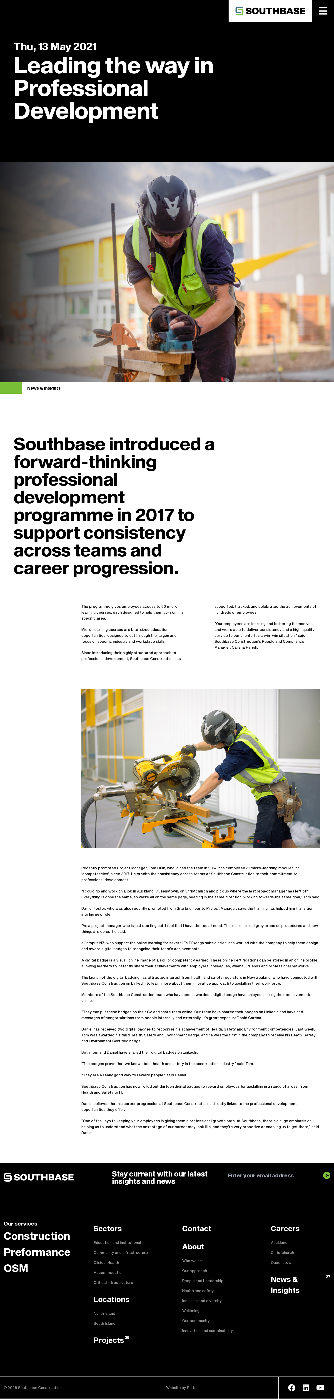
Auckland (279, 1242)
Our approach (194, 1270)
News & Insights (43, 388)
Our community (196, 1320)
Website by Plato (181, 1387)
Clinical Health (106, 1262)
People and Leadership (202, 1280)
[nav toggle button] (323, 11)
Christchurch (282, 1252)
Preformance (37, 1252)
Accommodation (109, 1272)
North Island (104, 1313)
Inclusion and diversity (202, 1300)
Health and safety (198, 1290)
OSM (16, 1268)
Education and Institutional (117, 1242)
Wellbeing (190, 1310)
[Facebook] (291, 1387)
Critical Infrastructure (113, 1282)
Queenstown (282, 1262)
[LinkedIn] (306, 1387)
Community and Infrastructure (121, 1252)
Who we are (193, 1260)
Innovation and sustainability (207, 1330)
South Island (104, 1323)
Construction (37, 1235)
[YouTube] (320, 1387)
